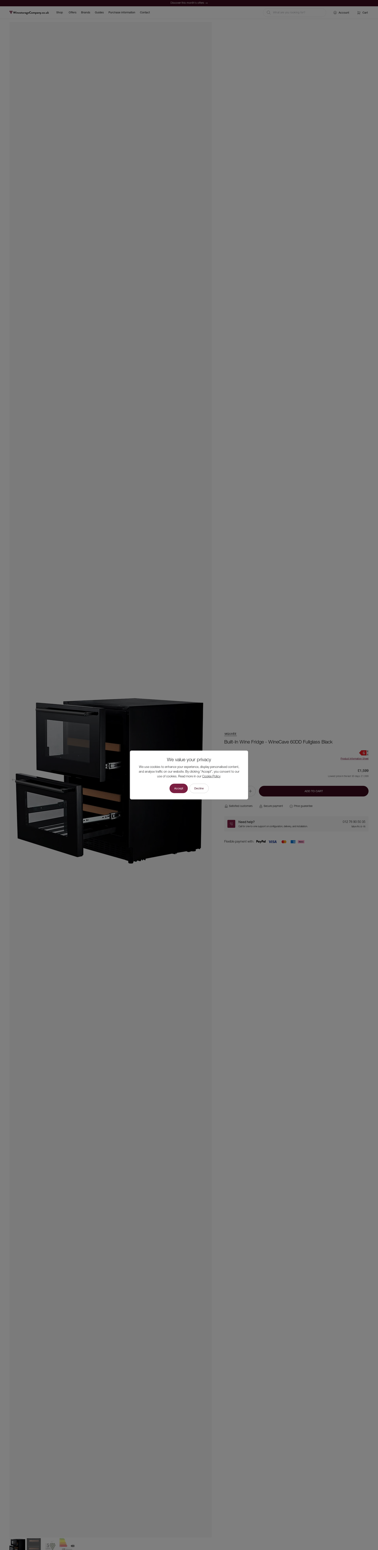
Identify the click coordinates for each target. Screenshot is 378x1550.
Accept (178, 788)
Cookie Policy (211, 776)
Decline (199, 788)
